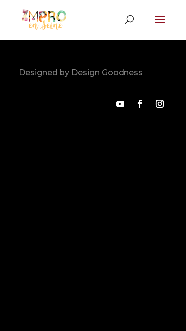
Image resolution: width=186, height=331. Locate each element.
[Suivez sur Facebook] (140, 104)
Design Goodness (107, 72)
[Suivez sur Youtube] (120, 104)
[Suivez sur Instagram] (160, 104)
